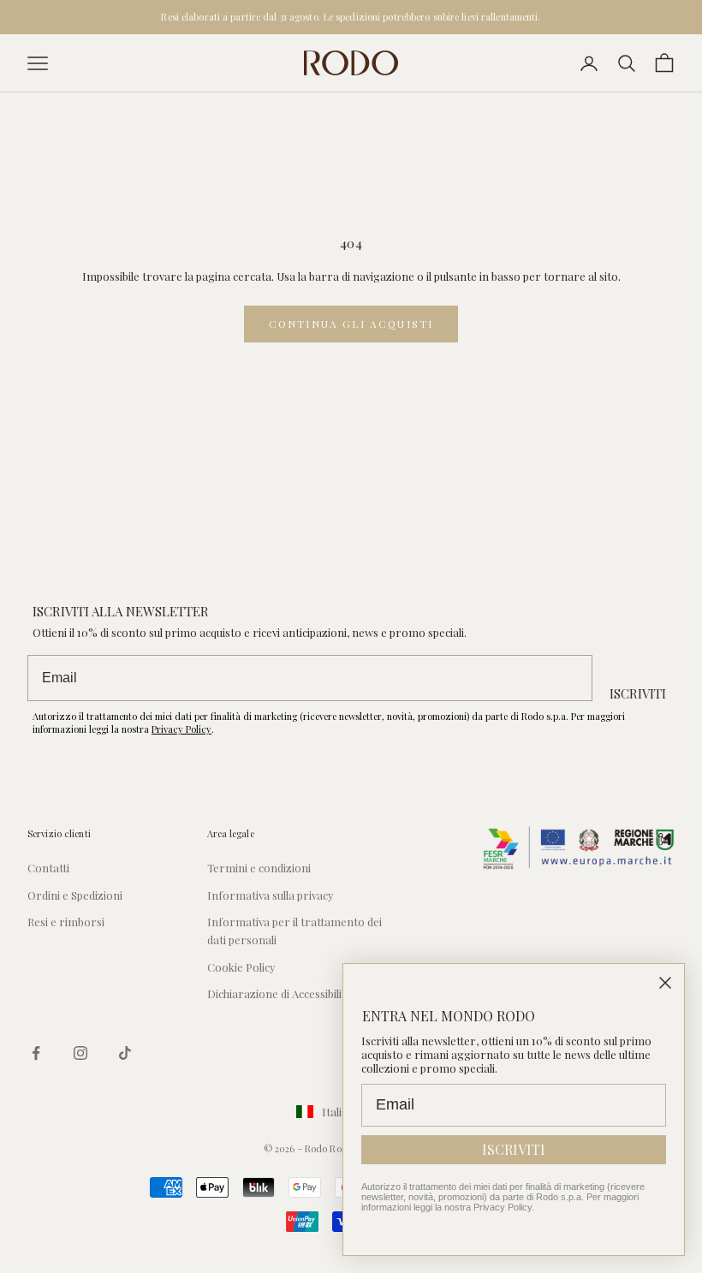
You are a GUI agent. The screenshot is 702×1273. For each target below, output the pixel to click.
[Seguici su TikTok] (125, 1053)
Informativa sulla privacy (270, 895)
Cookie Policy (241, 967)
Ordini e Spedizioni (74, 895)
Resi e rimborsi (65, 921)
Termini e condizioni (259, 867)
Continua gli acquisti (351, 323)
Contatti (48, 867)
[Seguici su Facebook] (36, 1053)
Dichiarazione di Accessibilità (279, 993)
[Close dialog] (665, 983)
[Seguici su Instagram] (80, 1053)
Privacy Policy (181, 729)
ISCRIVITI (638, 693)
